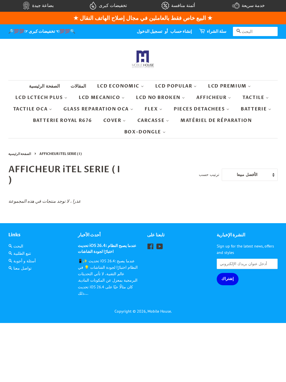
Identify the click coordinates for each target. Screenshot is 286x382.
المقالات (78, 86)
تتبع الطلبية (22, 253)
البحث (18, 246)
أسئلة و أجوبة (24, 260)
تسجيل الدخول (149, 31)
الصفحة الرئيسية (44, 86)
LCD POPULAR (174, 86)
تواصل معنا (22, 268)
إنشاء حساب (181, 31)
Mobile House (159, 311)
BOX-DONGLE (143, 132)
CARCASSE (151, 120)
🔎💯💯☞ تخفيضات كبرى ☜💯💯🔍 (41, 31)
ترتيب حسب (209, 174)
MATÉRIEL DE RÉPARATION (216, 120)
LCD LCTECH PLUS (39, 98)
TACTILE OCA (31, 109)
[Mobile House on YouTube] (159, 247)
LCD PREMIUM (228, 86)
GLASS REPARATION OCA (96, 109)
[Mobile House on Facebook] (150, 247)
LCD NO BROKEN (159, 98)
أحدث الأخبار (89, 235)
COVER (113, 120)
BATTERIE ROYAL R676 (62, 120)
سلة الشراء (217, 31)
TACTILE (254, 98)
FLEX (152, 109)
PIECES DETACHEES (200, 109)
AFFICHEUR (212, 98)
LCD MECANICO (100, 98)
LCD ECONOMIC (119, 86)
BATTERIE (254, 109)
